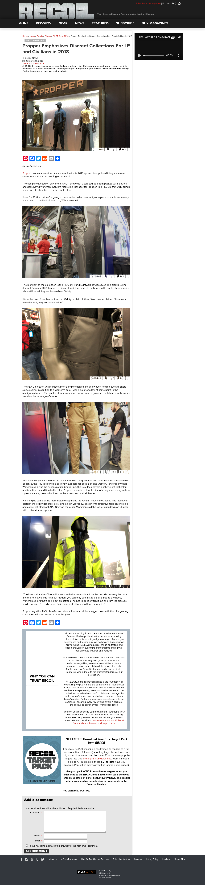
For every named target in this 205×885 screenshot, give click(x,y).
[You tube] (32, 860)
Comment (36, 812)
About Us (53, 859)
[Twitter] (43, 860)
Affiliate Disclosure (69, 859)
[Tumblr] (38, 860)
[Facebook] (22, 860)
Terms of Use (180, 859)
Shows (48, 36)
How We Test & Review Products (95, 859)
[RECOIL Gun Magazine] (56, 18)
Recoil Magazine (109, 871)
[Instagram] (27, 860)
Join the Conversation (33, 63)
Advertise (138, 859)
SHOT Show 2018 (61, 36)
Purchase (166, 859)
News (32, 36)
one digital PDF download (96, 758)
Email (38, 840)
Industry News (30, 58)
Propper (26, 173)
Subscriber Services (121, 859)
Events (40, 36)
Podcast (166, 3)
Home (25, 36)
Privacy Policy (152, 859)
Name (38, 835)
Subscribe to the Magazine (148, 3)
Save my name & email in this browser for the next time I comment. (64, 845)
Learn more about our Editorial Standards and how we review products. (98, 722)
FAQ (174, 3)
